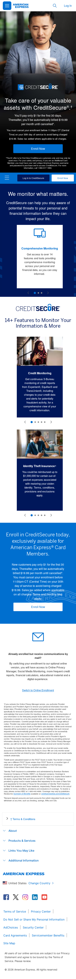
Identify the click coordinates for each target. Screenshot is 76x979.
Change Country (39, 883)
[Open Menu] (7, 5)
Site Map (9, 943)
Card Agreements (15, 935)
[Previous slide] (28, 293)
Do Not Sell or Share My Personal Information (34, 919)
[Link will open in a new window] (6, 897)
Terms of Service (14, 911)
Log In (68, 6)
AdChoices (10, 927)
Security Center (33, 927)
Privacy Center (41, 911)
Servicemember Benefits (48, 935)
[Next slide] (48, 293)
